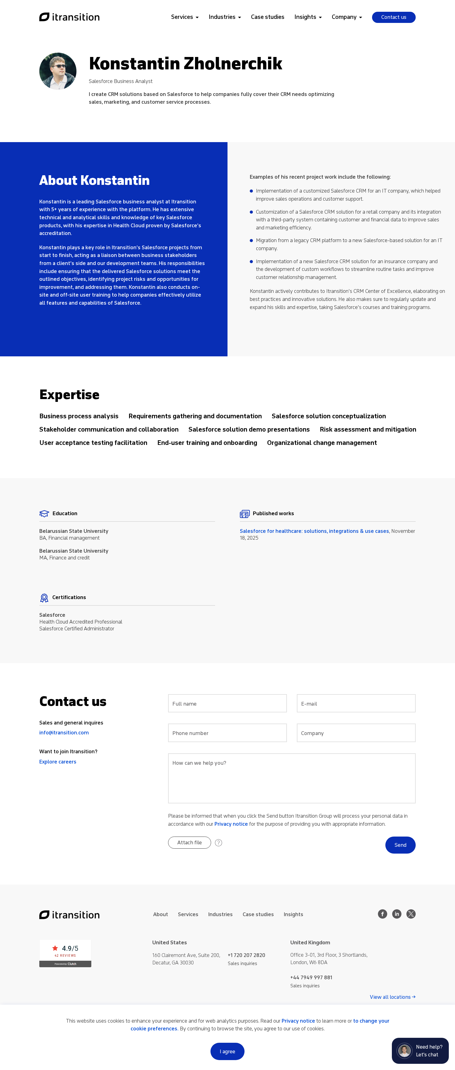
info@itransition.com (64, 733)
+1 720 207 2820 (246, 955)
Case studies (267, 17)
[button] (189, 843)
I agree (227, 1052)
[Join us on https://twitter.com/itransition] (411, 917)
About (160, 914)
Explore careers (57, 762)
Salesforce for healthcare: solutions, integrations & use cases (314, 531)
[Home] (69, 17)
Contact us (393, 17)
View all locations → (393, 997)
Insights (305, 17)
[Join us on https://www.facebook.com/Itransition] (382, 917)
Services (182, 17)
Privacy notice (231, 824)
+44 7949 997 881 (311, 978)
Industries (222, 17)
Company (344, 17)
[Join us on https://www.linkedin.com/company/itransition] (396, 917)
